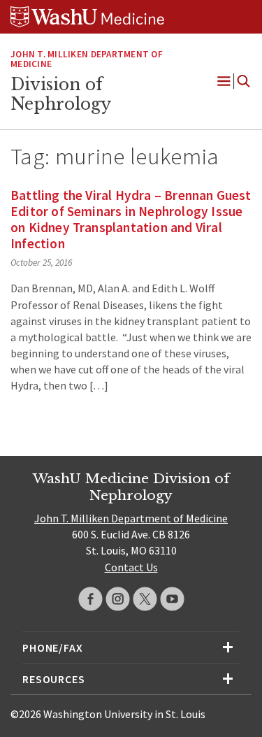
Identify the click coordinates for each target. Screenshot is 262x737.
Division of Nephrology (60, 94)
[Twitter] (145, 599)
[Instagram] (117, 599)
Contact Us (131, 567)
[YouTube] (172, 599)
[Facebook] (90, 599)
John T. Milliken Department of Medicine (86, 59)
